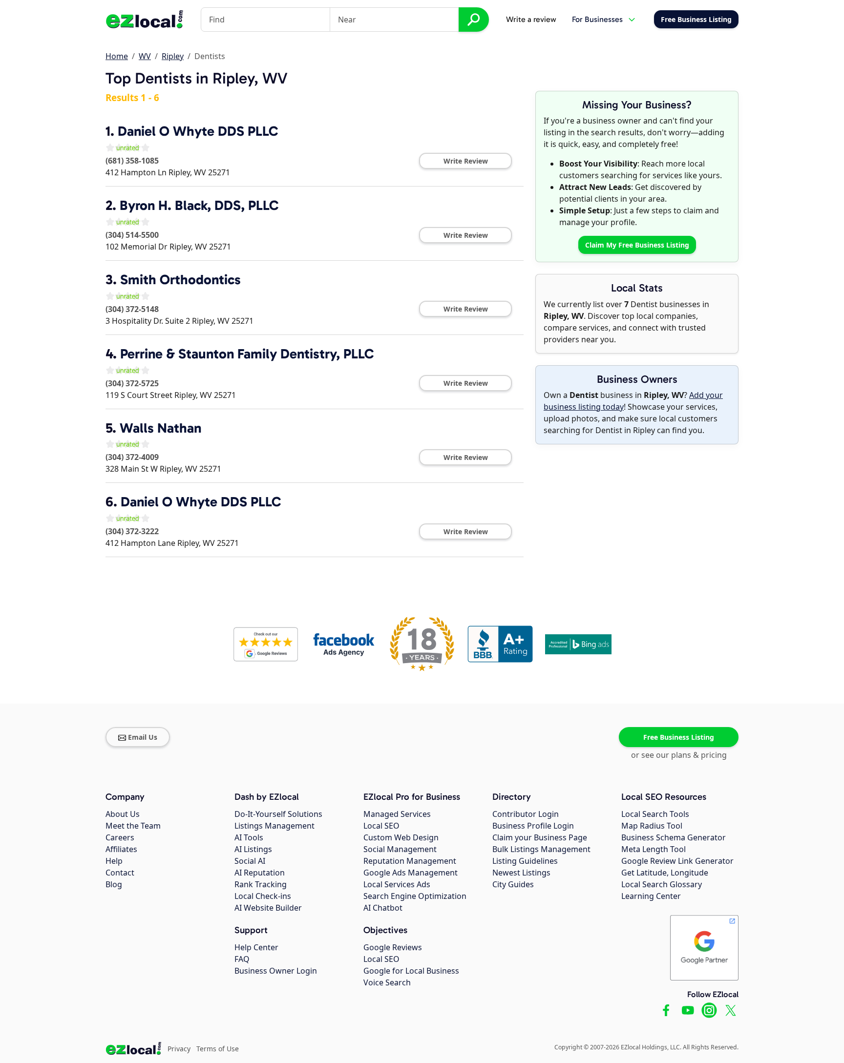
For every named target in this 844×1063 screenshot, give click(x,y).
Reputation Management (409, 860)
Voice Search (387, 982)
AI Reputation (259, 872)
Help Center (256, 947)
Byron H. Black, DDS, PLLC (199, 205)
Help (114, 860)
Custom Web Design (401, 837)
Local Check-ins (262, 896)
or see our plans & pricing (679, 755)
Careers (120, 837)
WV (145, 56)
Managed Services (397, 814)
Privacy (179, 1048)
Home (117, 56)
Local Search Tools (655, 814)
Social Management (400, 849)
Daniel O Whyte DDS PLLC (198, 131)
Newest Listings (521, 872)
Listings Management (274, 825)
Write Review (465, 161)
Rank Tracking (260, 884)
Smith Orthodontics (180, 279)
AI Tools (248, 837)
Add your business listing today (633, 401)
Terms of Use (217, 1048)
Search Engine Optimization (414, 896)
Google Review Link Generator (677, 860)
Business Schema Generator (673, 837)
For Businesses (597, 19)
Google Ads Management (410, 872)
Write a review (531, 19)
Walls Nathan (160, 428)
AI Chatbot (382, 907)
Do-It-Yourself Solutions (278, 814)
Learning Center (651, 896)
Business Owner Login (275, 970)
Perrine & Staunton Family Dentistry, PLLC (247, 354)
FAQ (242, 959)
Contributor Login (525, 814)
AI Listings (253, 849)
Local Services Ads (396, 884)
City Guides (513, 884)
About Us (123, 814)
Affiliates (121, 849)
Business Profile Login (533, 825)
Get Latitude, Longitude (664, 872)
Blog (114, 884)
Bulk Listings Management (541, 849)
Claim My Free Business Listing (637, 245)
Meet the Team (133, 825)
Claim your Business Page (539, 837)
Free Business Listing (678, 737)
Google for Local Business (411, 970)
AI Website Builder (268, 907)
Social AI (249, 860)
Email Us (142, 737)
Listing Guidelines (525, 860)
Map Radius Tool (651, 825)
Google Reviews (392, 947)
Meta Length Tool (653, 849)
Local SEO (381, 825)
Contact (120, 872)
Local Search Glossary (661, 884)
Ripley (173, 56)
